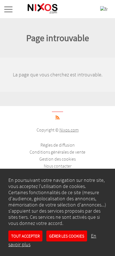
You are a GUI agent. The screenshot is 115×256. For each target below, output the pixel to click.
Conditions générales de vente (57, 152)
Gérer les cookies (66, 236)
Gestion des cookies (57, 159)
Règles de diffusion (57, 145)
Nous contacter (57, 166)
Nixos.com (69, 130)
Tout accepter (25, 236)
